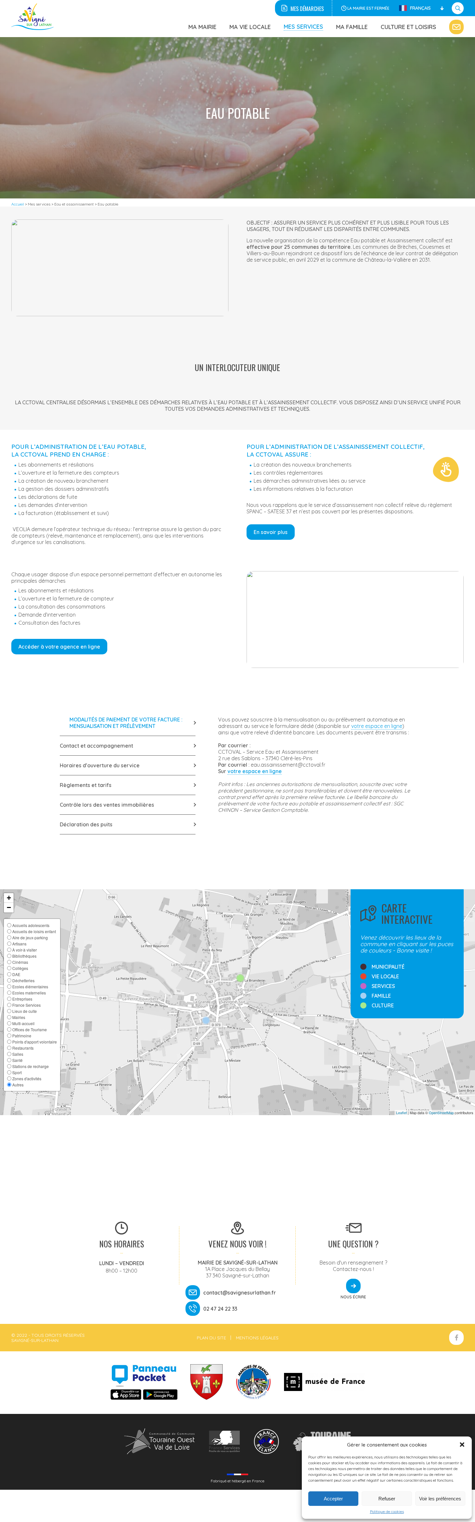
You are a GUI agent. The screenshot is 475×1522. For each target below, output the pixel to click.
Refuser (386, 1498)
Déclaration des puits (86, 824)
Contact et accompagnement (96, 745)
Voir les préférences (440, 1498)
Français (420, 8)
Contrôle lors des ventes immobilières (107, 804)
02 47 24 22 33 (220, 1308)
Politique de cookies (387, 1511)
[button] (462, 1444)
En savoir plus (271, 532)
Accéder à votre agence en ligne (59, 646)
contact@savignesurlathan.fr (239, 1292)
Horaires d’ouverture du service (100, 765)
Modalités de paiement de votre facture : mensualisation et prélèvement (126, 722)
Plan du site (211, 1338)
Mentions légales (257, 1338)
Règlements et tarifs (85, 785)
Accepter (333, 1498)
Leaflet (401, 1112)
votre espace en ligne (376, 726)
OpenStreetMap (441, 1112)
